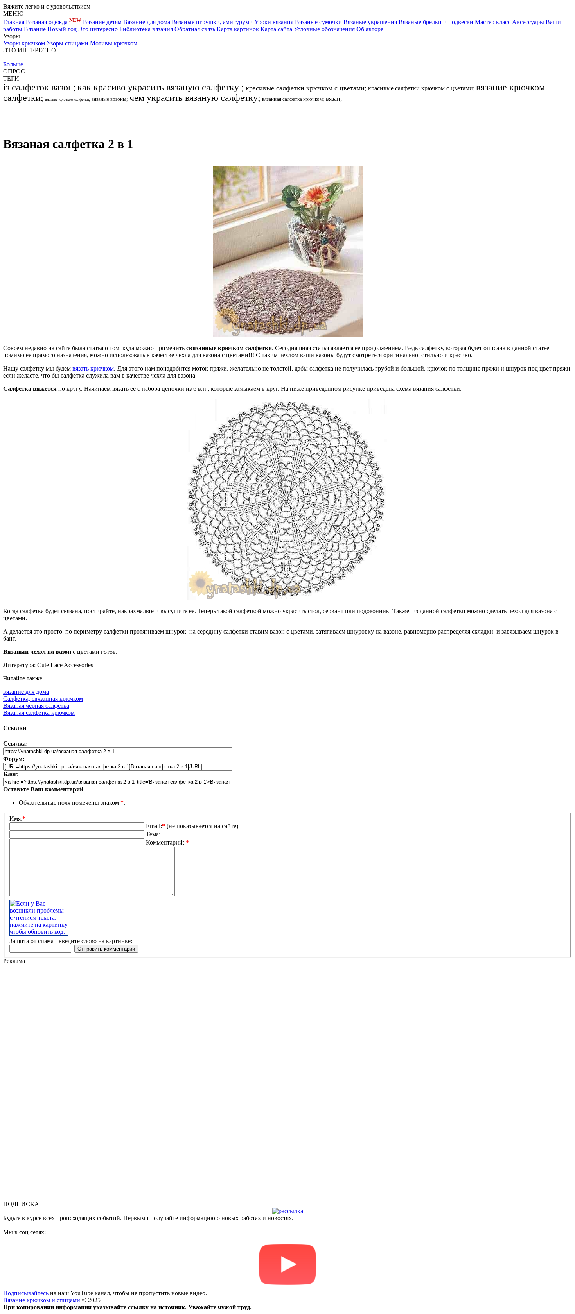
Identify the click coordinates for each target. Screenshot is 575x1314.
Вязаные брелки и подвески (436, 22)
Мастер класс (492, 22)
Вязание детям (102, 22)
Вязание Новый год (50, 29)
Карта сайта (276, 29)
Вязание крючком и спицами (41, 1300)
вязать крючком (93, 368)
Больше (13, 64)
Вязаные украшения (370, 22)
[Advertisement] (94, 115)
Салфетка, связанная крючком (43, 698)
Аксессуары (528, 22)
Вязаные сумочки (318, 22)
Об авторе (369, 29)
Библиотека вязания (146, 29)
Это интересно (98, 29)
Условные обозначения (324, 29)
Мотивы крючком (113, 43)
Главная (13, 22)
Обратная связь (194, 29)
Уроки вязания (273, 22)
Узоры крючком (24, 43)
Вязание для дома (146, 22)
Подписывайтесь (26, 1293)
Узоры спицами (67, 43)
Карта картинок (238, 29)
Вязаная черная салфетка (36, 705)
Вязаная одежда (53, 22)
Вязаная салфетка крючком (39, 712)
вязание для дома (26, 691)
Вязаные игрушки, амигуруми (212, 22)
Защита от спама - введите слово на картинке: (70, 941)
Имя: (17, 818)
